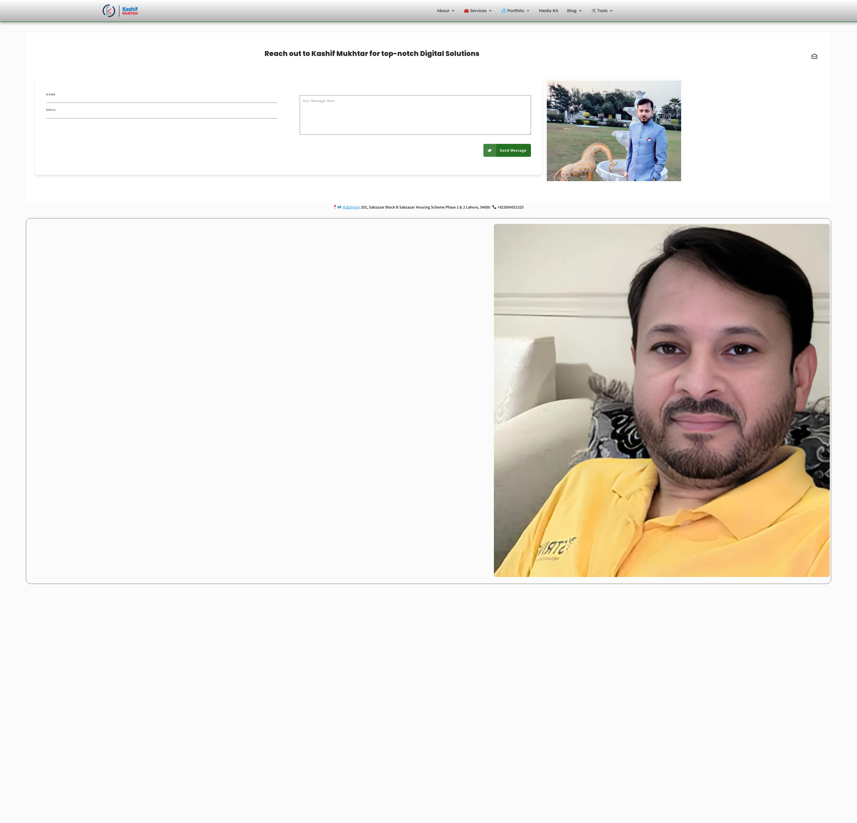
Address (351, 207)
